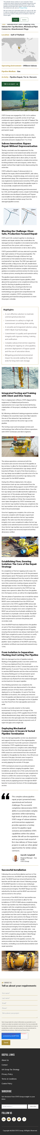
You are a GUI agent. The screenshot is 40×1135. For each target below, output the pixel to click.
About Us (5, 1060)
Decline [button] (24, 20)
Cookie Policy (7, 1084)
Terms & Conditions (9, 1079)
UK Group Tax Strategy (10, 1070)
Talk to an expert (9, 84)
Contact (5, 1065)
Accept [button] (15, 20)
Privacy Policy (23, 8)
